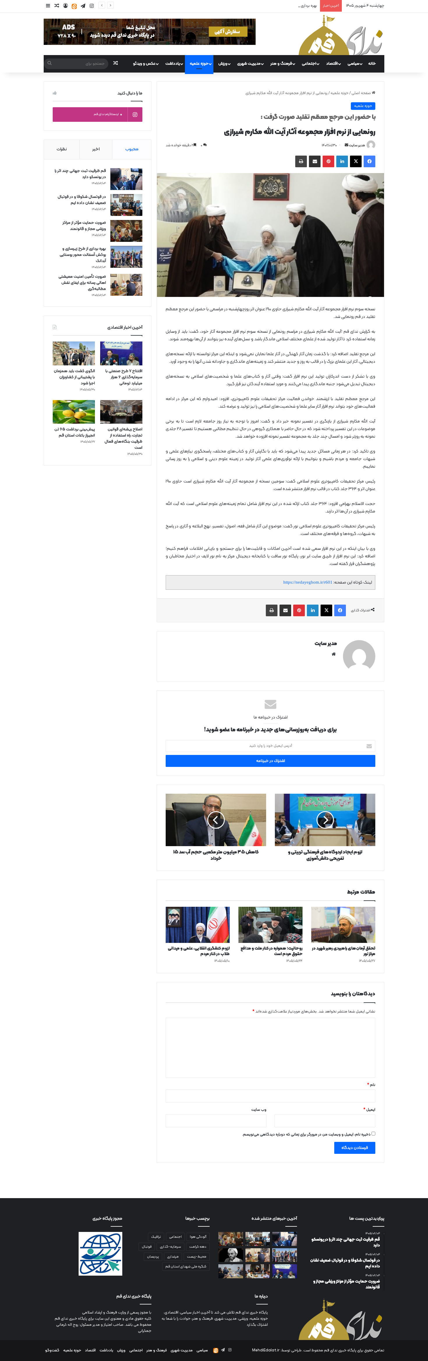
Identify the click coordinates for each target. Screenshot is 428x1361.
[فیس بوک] (369, 161)
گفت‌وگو (52, 1350)
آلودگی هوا (198, 1236)
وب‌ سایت (258, 1110)
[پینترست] (328, 161)
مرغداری (173, 1256)
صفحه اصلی (361, 93)
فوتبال (147, 1246)
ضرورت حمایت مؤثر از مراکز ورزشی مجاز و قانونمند (84, 226)
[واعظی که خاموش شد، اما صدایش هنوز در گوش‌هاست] (230, 1255)
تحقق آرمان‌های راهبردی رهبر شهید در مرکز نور (343, 951)
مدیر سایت (357, 145)
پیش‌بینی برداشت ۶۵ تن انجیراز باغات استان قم (74, 432)
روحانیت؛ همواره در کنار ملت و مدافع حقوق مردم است (271, 951)
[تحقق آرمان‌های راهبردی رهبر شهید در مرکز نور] (343, 925)
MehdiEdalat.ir (266, 1350)
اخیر (96, 149)
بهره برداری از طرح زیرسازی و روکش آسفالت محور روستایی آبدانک (268, 6)
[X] (356, 161)
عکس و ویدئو (144, 64)
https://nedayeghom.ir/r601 (308, 582)
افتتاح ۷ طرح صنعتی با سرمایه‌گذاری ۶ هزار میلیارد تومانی (123, 377)
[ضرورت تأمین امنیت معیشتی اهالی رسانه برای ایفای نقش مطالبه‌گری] (126, 285)
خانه (372, 64)
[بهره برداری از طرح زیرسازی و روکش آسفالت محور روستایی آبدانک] (126, 257)
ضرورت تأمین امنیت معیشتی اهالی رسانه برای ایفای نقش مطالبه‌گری (82, 283)
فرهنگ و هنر (281, 64)
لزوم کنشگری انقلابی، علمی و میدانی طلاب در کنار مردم (199, 951)
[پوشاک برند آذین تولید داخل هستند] (257, 1271)
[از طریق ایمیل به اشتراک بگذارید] (315, 161)
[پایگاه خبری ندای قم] (340, 34)
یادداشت (172, 64)
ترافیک (156, 1236)
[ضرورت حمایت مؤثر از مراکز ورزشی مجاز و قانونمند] (126, 231)
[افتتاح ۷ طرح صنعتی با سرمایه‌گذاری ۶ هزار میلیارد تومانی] (121, 353)
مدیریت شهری (249, 64)
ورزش (222, 64)
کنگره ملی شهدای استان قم (185, 1266)
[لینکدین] (342, 161)
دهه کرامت (197, 1246)
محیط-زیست (196, 1256)
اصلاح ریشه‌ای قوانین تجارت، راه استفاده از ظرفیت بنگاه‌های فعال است (123, 438)
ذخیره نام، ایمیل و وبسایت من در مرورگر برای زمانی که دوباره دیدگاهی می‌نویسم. (306, 1135)
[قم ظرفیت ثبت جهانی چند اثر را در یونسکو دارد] (126, 179)
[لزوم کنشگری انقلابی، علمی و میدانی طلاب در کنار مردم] (198, 925)
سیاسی (353, 64)
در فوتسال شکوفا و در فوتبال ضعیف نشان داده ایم (82, 200)
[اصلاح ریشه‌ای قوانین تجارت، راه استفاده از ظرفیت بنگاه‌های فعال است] (121, 412)
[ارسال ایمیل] (346, 145)
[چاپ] (301, 161)
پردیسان (153, 1256)
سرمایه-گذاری (170, 1246)
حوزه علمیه (199, 64)
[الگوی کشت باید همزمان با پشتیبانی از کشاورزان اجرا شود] (74, 353)
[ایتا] (74, 6)
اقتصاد (332, 64)
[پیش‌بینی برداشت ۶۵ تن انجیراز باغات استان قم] (74, 412)
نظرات (61, 149)
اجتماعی (309, 64)
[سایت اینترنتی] (333, 654)
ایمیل (369, 1110)
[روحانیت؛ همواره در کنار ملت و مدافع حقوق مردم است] (270, 925)
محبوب (132, 149)
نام (371, 1085)
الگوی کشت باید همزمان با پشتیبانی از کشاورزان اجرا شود (74, 377)
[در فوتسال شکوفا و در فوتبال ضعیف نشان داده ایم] (126, 205)
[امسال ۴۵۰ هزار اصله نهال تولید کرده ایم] (230, 1271)
